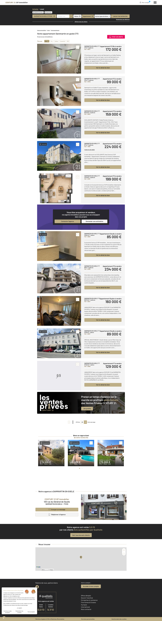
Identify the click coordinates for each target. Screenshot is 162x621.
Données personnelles (88, 619)
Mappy (51, 569)
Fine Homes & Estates (88, 602)
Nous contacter (86, 609)
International (85, 607)
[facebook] (37, 587)
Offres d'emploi (86, 596)
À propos (84, 605)
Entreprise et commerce (89, 600)
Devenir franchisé (87, 598)
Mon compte (145, 2)
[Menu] (155, 2)
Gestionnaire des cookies (119, 619)
